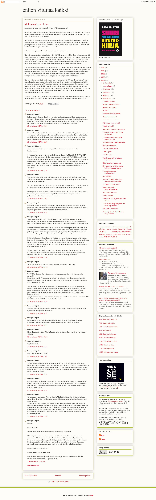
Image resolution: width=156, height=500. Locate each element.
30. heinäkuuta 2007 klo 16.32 (37, 313)
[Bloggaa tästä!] (51, 104)
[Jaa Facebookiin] (55, 104)
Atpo (102, 435)
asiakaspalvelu (108, 227)
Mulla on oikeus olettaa (111, 104)
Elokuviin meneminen (110, 120)
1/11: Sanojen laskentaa (107, 334)
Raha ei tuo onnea (109, 107)
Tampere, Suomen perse (117, 273)
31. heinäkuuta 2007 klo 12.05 (37, 374)
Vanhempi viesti (85, 476)
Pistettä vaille (107, 155)
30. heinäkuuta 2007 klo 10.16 (37, 212)
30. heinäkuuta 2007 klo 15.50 (37, 302)
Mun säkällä (107, 176)
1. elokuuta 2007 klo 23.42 (36, 461)
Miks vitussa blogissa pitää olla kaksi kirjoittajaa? (114, 205)
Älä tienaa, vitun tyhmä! (111, 123)
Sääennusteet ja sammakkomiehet (110, 188)
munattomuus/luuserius (121, 232)
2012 (103, 68)
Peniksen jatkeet (109, 101)
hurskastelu (127, 227)
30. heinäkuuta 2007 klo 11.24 (37, 257)
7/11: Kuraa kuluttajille (107, 323)
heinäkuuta (107, 98)
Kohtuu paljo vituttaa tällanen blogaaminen (113, 213)
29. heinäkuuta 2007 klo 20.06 (37, 126)
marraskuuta (108, 86)
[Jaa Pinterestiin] (58, 104)
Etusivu (58, 476)
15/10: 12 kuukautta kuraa (108, 352)
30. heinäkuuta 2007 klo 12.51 (37, 267)
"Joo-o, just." (107, 152)
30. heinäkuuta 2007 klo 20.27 (37, 325)
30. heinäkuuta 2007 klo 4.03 (36, 199)
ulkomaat (101, 237)
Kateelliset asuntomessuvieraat (114, 129)
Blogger (90, 495)
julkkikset (102, 229)
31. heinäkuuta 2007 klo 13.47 (37, 390)
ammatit (101, 227)
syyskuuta (107, 92)
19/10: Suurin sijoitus (106, 345)
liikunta (129, 229)
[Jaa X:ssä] (53, 104)
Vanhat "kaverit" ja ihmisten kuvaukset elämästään (112, 180)
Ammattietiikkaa (104, 259)
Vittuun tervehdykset (110, 209)
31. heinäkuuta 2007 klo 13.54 (37, 416)
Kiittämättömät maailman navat (114, 142)
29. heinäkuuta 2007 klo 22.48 (37, 170)
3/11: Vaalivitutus (105, 330)
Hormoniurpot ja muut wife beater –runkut (112, 138)
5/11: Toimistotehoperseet (108, 327)
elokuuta (106, 95)
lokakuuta (107, 89)
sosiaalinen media (111, 234)
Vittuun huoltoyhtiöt (110, 192)
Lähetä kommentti (33, 466)
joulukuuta (107, 83)
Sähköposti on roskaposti (112, 163)
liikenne (121, 229)
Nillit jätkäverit (108, 195)
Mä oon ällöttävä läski (110, 149)
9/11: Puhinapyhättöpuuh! (108, 319)
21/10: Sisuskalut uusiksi (107, 341)
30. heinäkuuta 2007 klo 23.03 (37, 337)
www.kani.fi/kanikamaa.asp (108, 387)
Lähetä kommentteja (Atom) (60, 481)
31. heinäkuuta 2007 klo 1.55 (36, 356)
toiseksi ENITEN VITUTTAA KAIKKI (111, 287)
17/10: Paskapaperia (106, 348)
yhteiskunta (110, 236)
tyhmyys (128, 234)
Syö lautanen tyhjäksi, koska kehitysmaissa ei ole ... (113, 167)
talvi (123, 234)
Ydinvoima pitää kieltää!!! (108, 248)
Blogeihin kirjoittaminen (111, 184)
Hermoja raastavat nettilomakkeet (109, 172)
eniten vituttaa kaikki (46, 9)
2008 (103, 77)
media (102, 231)
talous (119, 234)
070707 (105, 110)
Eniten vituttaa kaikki (115, 401)
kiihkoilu (114, 229)
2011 (103, 71)
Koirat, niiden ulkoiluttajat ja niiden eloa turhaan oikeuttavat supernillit (113, 299)
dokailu (121, 227)
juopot (109, 229)
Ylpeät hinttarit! (108, 126)
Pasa (103, 439)
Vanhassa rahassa (109, 145)
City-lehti (116, 227)
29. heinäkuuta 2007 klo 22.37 (37, 142)
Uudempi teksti (31, 476)
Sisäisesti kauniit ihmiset (111, 114)
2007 (103, 80)
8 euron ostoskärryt (110, 117)
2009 (103, 74)
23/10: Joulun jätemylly (107, 338)
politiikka (102, 234)
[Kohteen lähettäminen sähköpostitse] (49, 104)
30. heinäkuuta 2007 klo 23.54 (37, 347)
